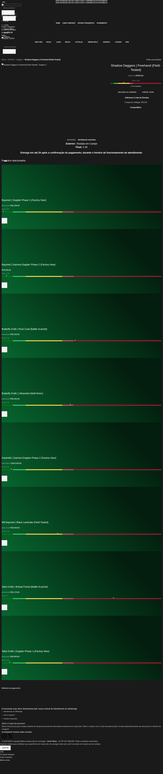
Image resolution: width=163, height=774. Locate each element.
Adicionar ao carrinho (127, 92)
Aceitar (5, 748)
